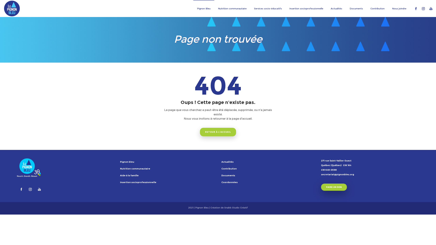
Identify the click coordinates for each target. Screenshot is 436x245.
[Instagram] (423, 8)
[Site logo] (11, 8)
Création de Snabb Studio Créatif (229, 207)
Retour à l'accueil (218, 132)
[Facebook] (416, 8)
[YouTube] (431, 8)
